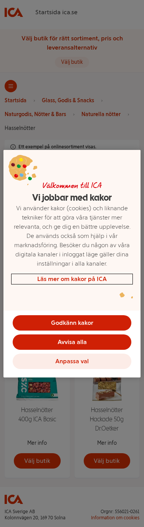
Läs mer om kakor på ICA (72, 279)
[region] (71, 263)
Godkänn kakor (72, 322)
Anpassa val (72, 361)
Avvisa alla (72, 342)
